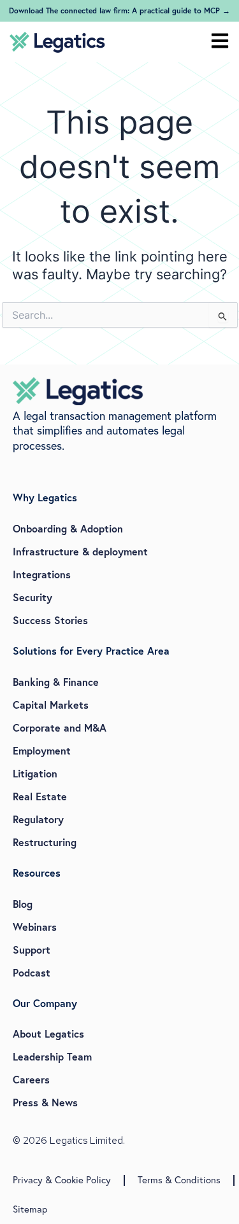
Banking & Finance (56, 681)
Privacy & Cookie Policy (62, 1180)
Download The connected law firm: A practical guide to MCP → (119, 10)
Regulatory (38, 819)
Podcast (31, 972)
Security (32, 597)
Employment (42, 750)
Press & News (45, 1102)
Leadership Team (52, 1056)
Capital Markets (51, 704)
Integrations (42, 574)
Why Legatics (45, 497)
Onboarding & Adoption (68, 528)
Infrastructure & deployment (80, 551)
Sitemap (30, 1209)
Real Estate (40, 796)
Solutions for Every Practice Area (91, 650)
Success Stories (50, 620)
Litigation (35, 773)
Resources (37, 872)
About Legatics (48, 1033)
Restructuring (44, 842)
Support (31, 949)
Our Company (45, 1003)
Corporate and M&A (59, 727)
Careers (31, 1079)
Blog (23, 903)
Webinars (35, 926)
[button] (219, 42)
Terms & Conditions (179, 1180)
